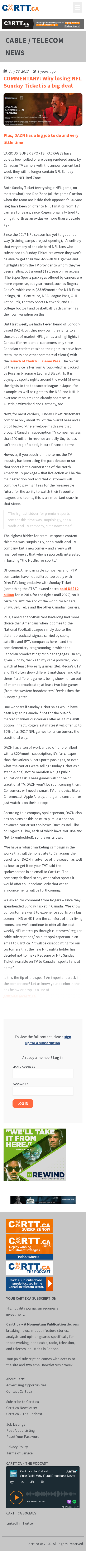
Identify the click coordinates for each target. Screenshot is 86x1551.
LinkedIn (13, 1523)
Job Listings (15, 1424)
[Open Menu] (77, 7)
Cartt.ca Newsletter (21, 1407)
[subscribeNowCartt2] (29, 1225)
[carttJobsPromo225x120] (29, 1246)
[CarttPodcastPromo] (29, 1267)
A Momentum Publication (45, 1324)
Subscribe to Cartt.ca (22, 1401)
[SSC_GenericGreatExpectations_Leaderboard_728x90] (42, 1199)
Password (21, 1084)
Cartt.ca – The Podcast (24, 1413)
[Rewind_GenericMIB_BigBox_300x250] (35, 1154)
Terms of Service (19, 1453)
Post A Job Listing (20, 1430)
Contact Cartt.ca (19, 1391)
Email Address (24, 1067)
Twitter (28, 1523)
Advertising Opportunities (26, 1385)
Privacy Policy (17, 1446)
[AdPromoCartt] (29, 1283)
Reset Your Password (22, 1436)
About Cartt (15, 1379)
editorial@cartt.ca (20, 996)
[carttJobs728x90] (43, 24)
